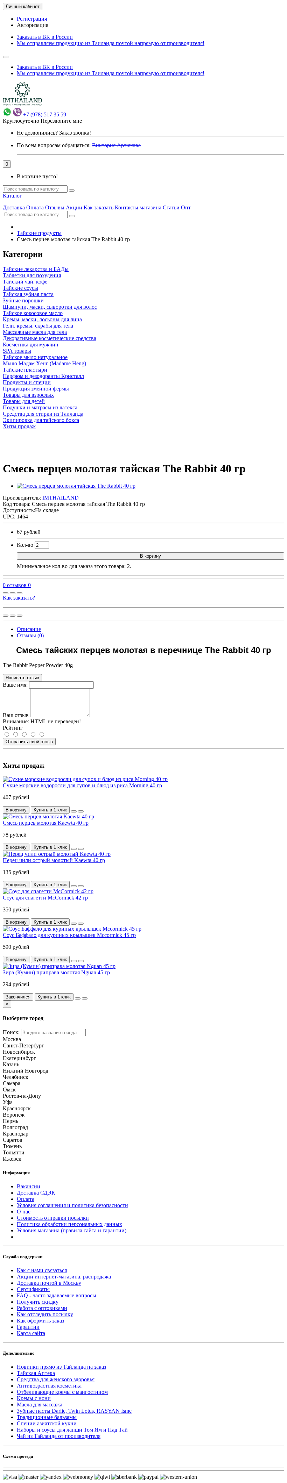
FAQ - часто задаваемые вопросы (56, 1295)
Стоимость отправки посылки (53, 1218)
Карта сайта (31, 1333)
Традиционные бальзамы (47, 1417)
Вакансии (28, 1186)
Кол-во (25, 545)
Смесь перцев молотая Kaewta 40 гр (46, 823)
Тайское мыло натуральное (35, 357)
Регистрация (32, 19)
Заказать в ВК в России (45, 37)
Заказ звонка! (54, 133)
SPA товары (17, 351)
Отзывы (54, 207)
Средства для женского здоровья (55, 1379)
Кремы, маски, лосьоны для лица (42, 319)
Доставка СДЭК (36, 1193)
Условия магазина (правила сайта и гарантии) (71, 1230)
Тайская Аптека (36, 1373)
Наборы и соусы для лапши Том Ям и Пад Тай (72, 1430)
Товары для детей (24, 401)
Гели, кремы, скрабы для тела (38, 326)
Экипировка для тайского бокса (41, 420)
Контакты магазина (138, 207)
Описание (29, 629)
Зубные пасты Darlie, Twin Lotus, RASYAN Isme (74, 1411)
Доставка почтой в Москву (49, 1283)
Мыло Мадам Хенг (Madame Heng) (44, 363)
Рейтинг (13, 728)
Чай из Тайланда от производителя (58, 1436)
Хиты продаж (19, 426)
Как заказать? (19, 598)
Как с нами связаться (42, 1270)
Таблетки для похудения (32, 275)
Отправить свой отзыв (29, 741)
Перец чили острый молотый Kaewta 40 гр (54, 860)
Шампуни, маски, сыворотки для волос (50, 307)
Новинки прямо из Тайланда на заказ (61, 1367)
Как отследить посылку (45, 1314)
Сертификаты (33, 1289)
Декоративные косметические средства (49, 338)
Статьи (171, 207)
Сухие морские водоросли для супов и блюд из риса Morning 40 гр (82, 785)
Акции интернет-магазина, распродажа (64, 1277)
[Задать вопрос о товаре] (5, 593)
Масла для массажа (39, 1404)
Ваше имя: (15, 685)
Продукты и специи (27, 382)
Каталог (12, 196)
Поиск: (11, 1032)
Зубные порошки (23, 300)
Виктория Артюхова (116, 145)
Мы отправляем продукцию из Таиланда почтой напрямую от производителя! (110, 43)
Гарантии (28, 1327)
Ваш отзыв (16, 715)
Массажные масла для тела (35, 332)
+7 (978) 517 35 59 (44, 114)
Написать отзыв (22, 677)
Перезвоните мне (61, 121)
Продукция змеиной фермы (36, 389)
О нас (23, 1212)
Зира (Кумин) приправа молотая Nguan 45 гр (56, 972)
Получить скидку (37, 1302)
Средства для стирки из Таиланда (43, 414)
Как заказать (98, 207)
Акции (74, 207)
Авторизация (32, 25)
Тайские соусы (20, 288)
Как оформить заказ (40, 1321)
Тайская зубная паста (28, 294)
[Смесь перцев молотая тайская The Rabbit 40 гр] (76, 486)
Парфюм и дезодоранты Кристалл (43, 376)
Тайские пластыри (25, 370)
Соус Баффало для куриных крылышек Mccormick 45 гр (69, 935)
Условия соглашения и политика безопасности (72, 1205)
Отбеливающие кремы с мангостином (62, 1392)
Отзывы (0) (30, 635)
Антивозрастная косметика (49, 1386)
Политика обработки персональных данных (69, 1224)
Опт (186, 207)
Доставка (14, 207)
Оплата (35, 207)
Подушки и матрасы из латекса (40, 407)
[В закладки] (12, 593)
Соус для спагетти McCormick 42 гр (45, 898)
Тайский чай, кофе (25, 282)
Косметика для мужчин (30, 345)
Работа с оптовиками (42, 1308)
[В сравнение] (19, 593)
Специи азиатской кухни (47, 1423)
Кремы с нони (34, 1398)
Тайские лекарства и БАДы (36, 269)
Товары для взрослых (28, 395)
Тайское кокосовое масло (33, 313)
